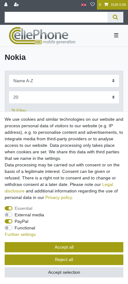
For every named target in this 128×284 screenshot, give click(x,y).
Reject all (64, 259)
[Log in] (6, 5)
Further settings (20, 234)
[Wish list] (92, 5)
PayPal (21, 221)
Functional (25, 227)
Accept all (64, 247)
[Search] (115, 17)
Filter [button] (21, 110)
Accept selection (64, 272)
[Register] (17, 5)
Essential (23, 208)
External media (29, 214)
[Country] (83, 5)
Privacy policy (58, 197)
